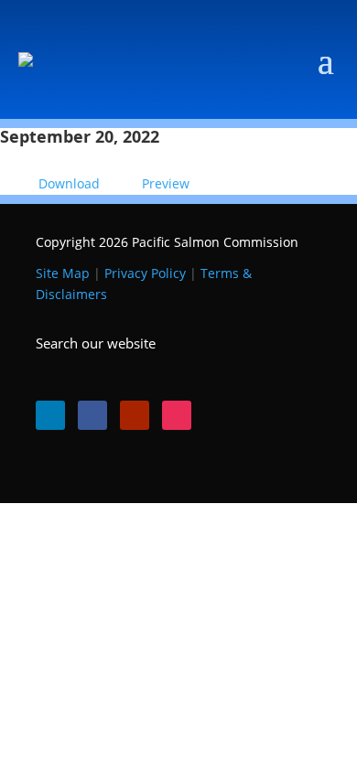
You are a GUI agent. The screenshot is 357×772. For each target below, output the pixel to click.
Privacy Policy (145, 273)
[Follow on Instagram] (176, 415)
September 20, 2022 (79, 136)
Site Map (63, 273)
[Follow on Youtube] (134, 415)
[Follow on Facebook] (92, 415)
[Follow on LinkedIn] (50, 415)
